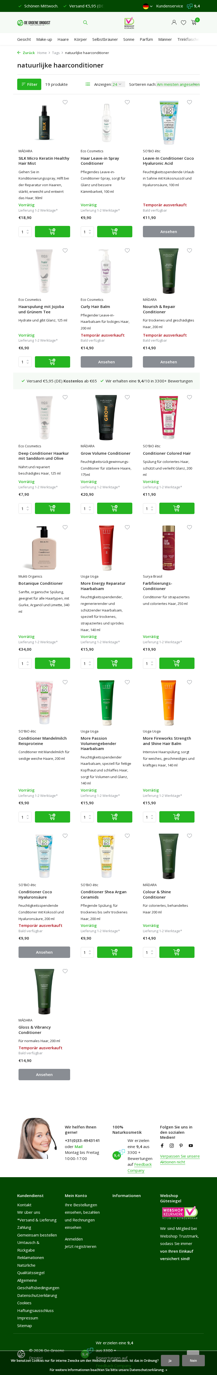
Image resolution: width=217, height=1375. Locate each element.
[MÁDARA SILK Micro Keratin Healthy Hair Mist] (44, 123)
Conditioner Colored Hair (167, 453)
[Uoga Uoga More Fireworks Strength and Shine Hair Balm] (169, 703)
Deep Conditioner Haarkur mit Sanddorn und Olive (44, 456)
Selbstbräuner (105, 39)
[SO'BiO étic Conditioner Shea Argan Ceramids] (106, 856)
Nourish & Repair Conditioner (159, 309)
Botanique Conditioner (41, 583)
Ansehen (168, 231)
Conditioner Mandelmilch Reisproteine (43, 741)
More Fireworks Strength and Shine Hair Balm (167, 741)
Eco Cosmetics (92, 151)
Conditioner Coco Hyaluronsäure (35, 894)
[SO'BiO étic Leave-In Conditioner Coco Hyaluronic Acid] (169, 123)
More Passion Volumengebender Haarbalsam (98, 743)
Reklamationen (30, 1257)
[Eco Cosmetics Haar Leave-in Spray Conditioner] (106, 123)
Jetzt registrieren (80, 1246)
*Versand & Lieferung (37, 1219)
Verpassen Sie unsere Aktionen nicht (180, 1159)
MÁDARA (25, 151)
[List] (87, 84)
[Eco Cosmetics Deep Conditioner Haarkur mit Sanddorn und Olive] (44, 418)
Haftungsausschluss (35, 1310)
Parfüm (146, 39)
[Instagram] (172, 1146)
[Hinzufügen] (52, 231)
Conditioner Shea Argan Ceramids (103, 894)
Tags (56, 52)
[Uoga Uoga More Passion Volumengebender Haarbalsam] (106, 703)
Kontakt (24, 1204)
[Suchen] (85, 22)
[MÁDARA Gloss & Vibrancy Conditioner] (44, 991)
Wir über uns (28, 1212)
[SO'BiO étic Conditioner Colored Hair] (169, 418)
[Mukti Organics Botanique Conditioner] (44, 548)
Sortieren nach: (142, 84)
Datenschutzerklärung (37, 1295)
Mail (79, 1146)
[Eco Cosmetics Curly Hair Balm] (106, 271)
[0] (192, 22)
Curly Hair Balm (95, 306)
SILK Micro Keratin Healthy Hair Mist (44, 161)
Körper (80, 39)
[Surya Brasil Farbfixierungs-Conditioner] (169, 548)
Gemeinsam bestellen (37, 1235)
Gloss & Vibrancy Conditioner (35, 1030)
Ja (170, 1360)
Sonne (128, 39)
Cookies (24, 1302)
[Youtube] (191, 1146)
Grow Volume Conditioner (105, 453)
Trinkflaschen (189, 39)
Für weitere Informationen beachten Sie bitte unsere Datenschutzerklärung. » (108, 1370)
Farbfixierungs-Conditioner (157, 586)
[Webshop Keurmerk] (129, 22)
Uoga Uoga (89, 576)
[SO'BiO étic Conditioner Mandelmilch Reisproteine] (44, 703)
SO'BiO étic (151, 151)
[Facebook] (162, 1146)
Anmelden (74, 1239)
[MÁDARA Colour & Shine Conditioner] (169, 856)
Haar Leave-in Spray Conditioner (100, 161)
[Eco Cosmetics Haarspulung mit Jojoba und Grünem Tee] (44, 271)
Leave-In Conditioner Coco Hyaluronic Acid (168, 161)
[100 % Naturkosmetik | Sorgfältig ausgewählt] (33, 22)
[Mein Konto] (174, 23)
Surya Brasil (152, 576)
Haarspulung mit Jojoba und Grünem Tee (41, 309)
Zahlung (24, 1227)
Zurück (28, 52)
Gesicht (24, 39)
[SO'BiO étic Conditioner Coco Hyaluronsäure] (44, 856)
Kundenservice (169, 5)
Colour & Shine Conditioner (157, 894)
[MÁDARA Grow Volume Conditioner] (106, 418)
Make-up (44, 39)
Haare (63, 39)
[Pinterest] (181, 1146)
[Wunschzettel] (183, 23)
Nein (193, 1360)
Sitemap (24, 1325)
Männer (165, 39)
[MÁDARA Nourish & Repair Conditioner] (169, 271)
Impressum (27, 1317)
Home (42, 52)
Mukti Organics (30, 576)
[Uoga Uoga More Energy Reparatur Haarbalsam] (106, 548)
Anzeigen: (103, 84)
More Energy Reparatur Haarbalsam (103, 586)
